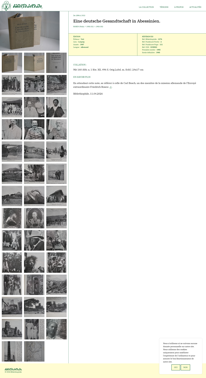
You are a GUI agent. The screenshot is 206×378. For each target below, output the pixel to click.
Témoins (164, 7)
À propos (178, 7)
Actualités (195, 7)
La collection (146, 7)
